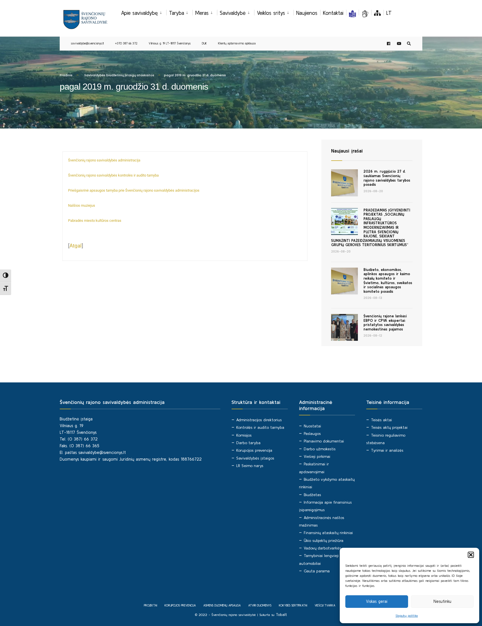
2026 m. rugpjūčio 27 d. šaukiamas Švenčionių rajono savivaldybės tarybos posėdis (386, 178)
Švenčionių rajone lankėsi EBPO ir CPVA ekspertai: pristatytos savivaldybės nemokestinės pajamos (385, 322)
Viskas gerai (376, 601)
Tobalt (281, 614)
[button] (471, 555)
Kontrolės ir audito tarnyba (260, 427)
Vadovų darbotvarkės (322, 548)
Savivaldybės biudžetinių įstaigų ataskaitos (119, 75)
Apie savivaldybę (139, 13)
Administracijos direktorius (259, 420)
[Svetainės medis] (377, 13)
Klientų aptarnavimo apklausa (237, 43)
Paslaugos (312, 433)
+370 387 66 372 (126, 43)
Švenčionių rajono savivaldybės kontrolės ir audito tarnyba (113, 175)
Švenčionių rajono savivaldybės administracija (104, 160)
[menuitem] (143, 12)
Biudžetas (312, 494)
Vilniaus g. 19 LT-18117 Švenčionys (170, 43)
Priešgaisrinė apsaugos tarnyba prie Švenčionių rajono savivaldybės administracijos (133, 190)
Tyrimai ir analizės (387, 450)
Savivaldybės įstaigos (255, 458)
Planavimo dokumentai (324, 441)
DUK (204, 43)
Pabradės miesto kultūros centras (94, 220)
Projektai (150, 605)
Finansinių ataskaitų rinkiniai (328, 532)
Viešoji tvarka (325, 605)
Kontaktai (333, 13)
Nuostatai (312, 426)
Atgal (75, 245)
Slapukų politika (407, 615)
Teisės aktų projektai (389, 427)
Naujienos (306, 13)
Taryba (176, 13)
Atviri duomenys (259, 605)
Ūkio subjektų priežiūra (323, 540)
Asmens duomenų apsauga (222, 605)
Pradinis (66, 75)
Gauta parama (317, 571)
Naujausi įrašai (347, 151)
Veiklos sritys (271, 13)
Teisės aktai (381, 420)
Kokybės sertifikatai (293, 605)
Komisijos (244, 435)
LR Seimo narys (249, 465)
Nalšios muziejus (81, 205)
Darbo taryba (248, 443)
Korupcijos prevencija (254, 450)
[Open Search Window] (409, 44)
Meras (202, 13)
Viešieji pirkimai (317, 456)
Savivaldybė (233, 13)
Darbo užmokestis (320, 449)
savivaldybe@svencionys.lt (87, 43)
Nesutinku (442, 601)
